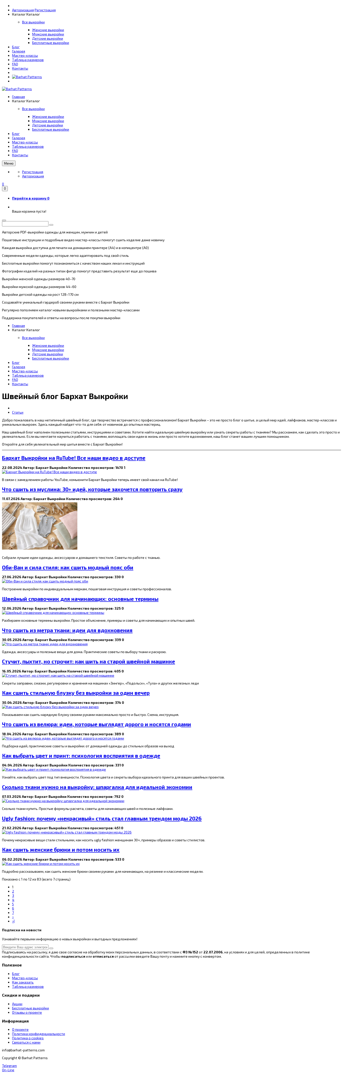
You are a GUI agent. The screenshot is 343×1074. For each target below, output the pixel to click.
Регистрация (45, 10)
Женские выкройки (48, 30)
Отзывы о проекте (27, 1012)
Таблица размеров (28, 60)
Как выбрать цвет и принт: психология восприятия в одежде (81, 755)
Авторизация (23, 10)
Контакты (20, 68)
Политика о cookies (28, 1038)
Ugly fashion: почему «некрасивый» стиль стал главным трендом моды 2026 (102, 818)
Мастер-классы (25, 55)
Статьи (17, 412)
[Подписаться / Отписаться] (51, 948)
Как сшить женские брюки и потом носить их (61, 849)
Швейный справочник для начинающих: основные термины (80, 599)
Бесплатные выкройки (50, 42)
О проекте (20, 1029)
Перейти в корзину (30, 198)
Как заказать (23, 982)
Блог (16, 47)
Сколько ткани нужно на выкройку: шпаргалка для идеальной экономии (97, 787)
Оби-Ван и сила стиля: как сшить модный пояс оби (67, 567)
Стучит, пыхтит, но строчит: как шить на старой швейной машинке (88, 661)
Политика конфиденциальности (38, 1034)
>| (13, 921)
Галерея (18, 51)
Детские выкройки (47, 38)
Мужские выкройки (48, 34)
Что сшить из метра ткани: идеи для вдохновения (67, 630)
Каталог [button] (33, 14)
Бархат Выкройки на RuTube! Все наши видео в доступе (73, 458)
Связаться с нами (26, 1042)
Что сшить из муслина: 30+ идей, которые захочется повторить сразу (92, 489)
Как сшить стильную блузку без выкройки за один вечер (76, 693)
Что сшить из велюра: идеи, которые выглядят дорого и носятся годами (96, 724)
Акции (17, 1004)
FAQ (15, 64)
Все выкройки (33, 22)
